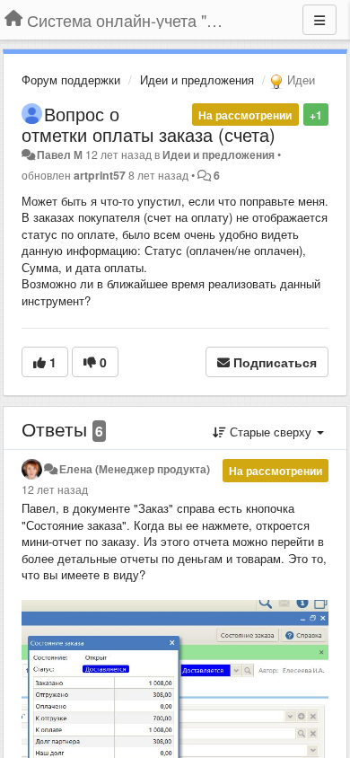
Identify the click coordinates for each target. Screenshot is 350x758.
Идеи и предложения (197, 79)
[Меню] (319, 19)
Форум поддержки (71, 79)
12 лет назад (55, 489)
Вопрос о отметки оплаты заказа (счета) (149, 124)
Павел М (60, 154)
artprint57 (100, 175)
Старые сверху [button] (270, 431)
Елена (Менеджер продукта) (134, 469)
